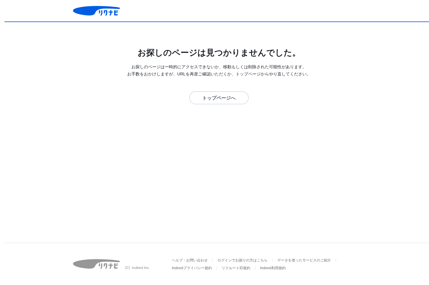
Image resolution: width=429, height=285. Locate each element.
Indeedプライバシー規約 (192, 268)
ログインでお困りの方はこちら (242, 260)
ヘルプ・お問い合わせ (190, 260)
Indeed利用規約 (273, 268)
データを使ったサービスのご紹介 (304, 260)
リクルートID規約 (236, 268)
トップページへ (219, 97)
